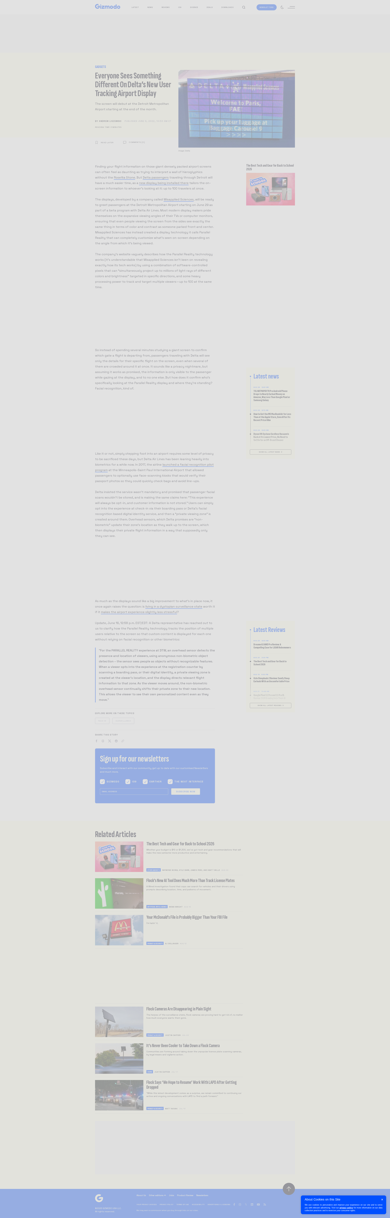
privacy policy (346, 1208)
